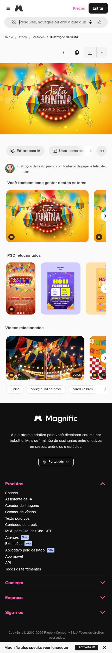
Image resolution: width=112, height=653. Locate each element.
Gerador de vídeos (20, 512)
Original (33, 69)
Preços (79, 8)
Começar (14, 582)
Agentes (16, 537)
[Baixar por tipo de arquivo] (101, 52)
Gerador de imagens (22, 505)
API (8, 562)
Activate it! (86, 647)
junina (15, 389)
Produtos (14, 483)
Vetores (39, 37)
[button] (56, 462)
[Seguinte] (90, 151)
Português (56, 462)
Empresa (14, 597)
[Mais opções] (63, 52)
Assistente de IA (18, 499)
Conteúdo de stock (21, 524)
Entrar (98, 8)
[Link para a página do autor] (10, 169)
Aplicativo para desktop (29, 550)
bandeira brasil (83, 389)
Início (9, 37)
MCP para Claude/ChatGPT (28, 531)
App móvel (14, 556)
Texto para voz (17, 518)
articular (23, 172)
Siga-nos (14, 612)
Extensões (18, 543)
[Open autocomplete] (11, 22)
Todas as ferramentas (23, 569)
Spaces (11, 493)
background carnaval (45, 389)
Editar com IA (28, 150)
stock (23, 37)
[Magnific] (56, 420)
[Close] (104, 647)
